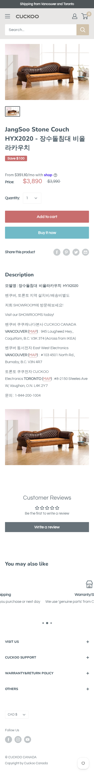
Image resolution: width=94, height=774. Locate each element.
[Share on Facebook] (56, 252)
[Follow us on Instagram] (18, 739)
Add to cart (47, 217)
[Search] (82, 29)
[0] (85, 16)
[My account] (74, 16)
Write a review (47, 527)
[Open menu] (7, 16)
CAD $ (12, 714)
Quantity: (12, 198)
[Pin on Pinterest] (66, 252)
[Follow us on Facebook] (8, 739)
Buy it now (47, 233)
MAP (33, 331)
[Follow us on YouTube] (27, 739)
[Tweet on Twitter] (75, 252)
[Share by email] (85, 252)
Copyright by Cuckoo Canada (26, 763)
